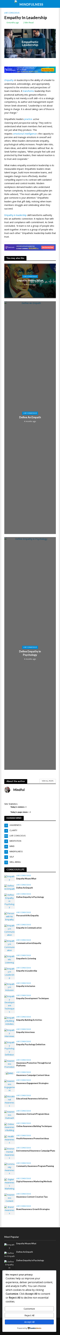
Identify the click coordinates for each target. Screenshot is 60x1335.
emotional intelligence (24, 133)
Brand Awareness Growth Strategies (33, 1209)
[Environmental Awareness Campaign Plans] (9, 1153)
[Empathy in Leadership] (9, 973)
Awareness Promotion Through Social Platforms (33, 1064)
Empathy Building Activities (29, 1020)
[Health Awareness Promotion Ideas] (9, 1139)
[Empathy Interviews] (9, 1033)
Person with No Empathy (27, 915)
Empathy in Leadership (26, 971)
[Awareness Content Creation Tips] (9, 1197)
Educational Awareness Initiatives (32, 1098)
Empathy (8, 80)
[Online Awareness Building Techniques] (9, 1127)
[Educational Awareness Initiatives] (9, 1100)
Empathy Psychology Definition (30, 1044)
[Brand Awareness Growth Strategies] (9, 1210)
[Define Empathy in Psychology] (9, 901)
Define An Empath (30, 417)
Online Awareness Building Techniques (34, 1126)
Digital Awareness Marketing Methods (34, 1181)
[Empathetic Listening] (9, 959)
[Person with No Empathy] (9, 916)
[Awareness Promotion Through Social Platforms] (9, 1063)
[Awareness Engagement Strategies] (9, 1085)
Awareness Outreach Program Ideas (32, 1114)
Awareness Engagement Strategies (32, 1083)
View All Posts (47, 781)
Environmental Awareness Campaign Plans (35, 1151)
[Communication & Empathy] (9, 945)
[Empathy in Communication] (9, 930)
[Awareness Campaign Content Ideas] (9, 1073)
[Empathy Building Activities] (9, 1020)
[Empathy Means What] (9, 878)
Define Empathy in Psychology (30, 653)
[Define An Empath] (9, 887)
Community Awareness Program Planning (35, 1166)
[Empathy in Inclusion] (9, 987)
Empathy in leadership (15, 215)
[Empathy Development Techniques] (9, 1004)
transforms (28, 91)
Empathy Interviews (25, 1032)
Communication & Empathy (28, 943)
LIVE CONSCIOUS (12, 12)
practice (28, 119)
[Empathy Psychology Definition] (9, 1048)
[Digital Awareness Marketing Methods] (9, 1183)
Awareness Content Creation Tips (32, 1197)
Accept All (29, 1321)
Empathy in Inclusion (25, 986)
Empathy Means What (30, 280)
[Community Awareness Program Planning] (9, 1168)
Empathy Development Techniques (32, 998)
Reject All (29, 1315)
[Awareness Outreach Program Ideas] (9, 1114)
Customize (29, 1308)
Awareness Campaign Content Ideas (33, 1075)
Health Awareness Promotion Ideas (32, 1138)
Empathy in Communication (29, 928)
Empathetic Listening (26, 958)
